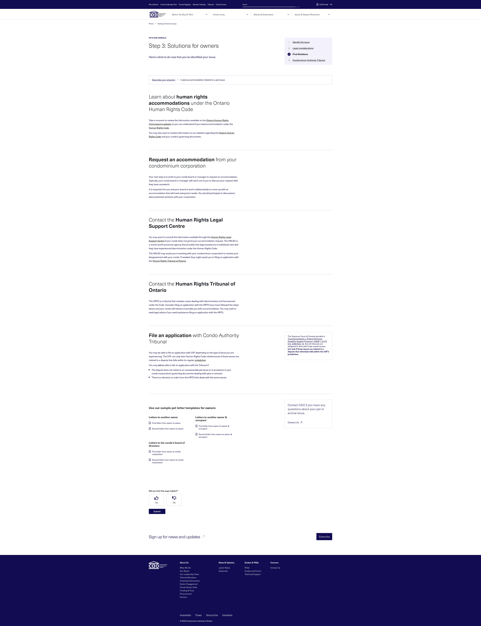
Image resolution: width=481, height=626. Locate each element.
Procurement (186, 593)
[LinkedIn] (292, 567)
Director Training (199, 4)
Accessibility (185, 615)
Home (151, 24)
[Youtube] (296, 567)
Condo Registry (185, 4)
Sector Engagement (189, 584)
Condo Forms (221, 4)
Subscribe (324, 536)
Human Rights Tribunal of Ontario (169, 260)
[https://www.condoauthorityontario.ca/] (159, 14)
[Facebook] (288, 567)
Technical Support (253, 574)
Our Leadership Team (189, 574)
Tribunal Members (188, 577)
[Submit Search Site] (299, 4)
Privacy (198, 615)
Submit (157, 511)
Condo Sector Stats (188, 587)
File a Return (153, 4)
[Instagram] (300, 567)
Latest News (224, 567)
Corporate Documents (190, 580)
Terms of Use (212, 615)
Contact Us (275, 567)
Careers (183, 597)
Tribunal (211, 4)
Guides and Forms (253, 571)
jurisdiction (200, 360)
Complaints (227, 615)
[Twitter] (284, 567)
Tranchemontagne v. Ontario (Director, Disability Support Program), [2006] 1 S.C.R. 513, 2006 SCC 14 (307, 341)
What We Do (185, 567)
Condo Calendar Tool (168, 4)
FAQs (247, 567)
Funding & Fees (187, 590)
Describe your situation (163, 79)
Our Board (184, 571)
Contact (293, 422)
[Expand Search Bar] (296, 4)
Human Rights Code (159, 127)
